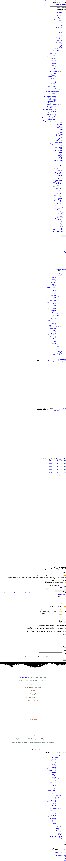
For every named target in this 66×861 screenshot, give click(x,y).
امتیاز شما (62, 634)
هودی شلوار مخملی (57, 229)
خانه (64, 360)
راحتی (54, 60)
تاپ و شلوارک (59, 137)
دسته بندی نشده (58, 160)
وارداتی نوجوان (51, 102)
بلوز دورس (59, 27)
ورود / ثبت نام (59, 838)
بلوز (61, 25)
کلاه (58, 17)
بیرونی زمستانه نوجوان (49, 109)
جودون (61, 152)
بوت (61, 30)
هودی (61, 228)
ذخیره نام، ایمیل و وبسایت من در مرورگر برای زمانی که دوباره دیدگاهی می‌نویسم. (40, 656)
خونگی (61, 157)
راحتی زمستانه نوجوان (49, 112)
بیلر (62, 35)
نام (64, 650)
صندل (61, 196)
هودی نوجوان (52, 119)
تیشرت (54, 55)
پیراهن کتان (59, 132)
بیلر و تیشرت (59, 42)
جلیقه (61, 149)
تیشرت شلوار (59, 142)
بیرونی (61, 32)
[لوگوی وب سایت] (55, 249)
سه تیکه (60, 175)
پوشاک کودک (59, 48)
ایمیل (64, 653)
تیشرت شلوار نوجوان (57, 145)
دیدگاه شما (62, 647)
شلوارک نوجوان (58, 195)
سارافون (60, 170)
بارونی (61, 22)
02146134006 (23, 677)
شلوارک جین (59, 191)
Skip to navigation (50, 0)
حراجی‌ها (53, 58)
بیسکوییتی (60, 33)
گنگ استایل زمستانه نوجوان (48, 117)
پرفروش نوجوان (51, 94)
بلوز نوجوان (52, 107)
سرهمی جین (59, 173)
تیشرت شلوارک (51, 56)
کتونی (61, 211)
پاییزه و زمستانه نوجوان (52, 104)
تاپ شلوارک (59, 135)
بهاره (61, 28)
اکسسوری (60, 12)
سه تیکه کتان (59, 178)
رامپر (61, 165)
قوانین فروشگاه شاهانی (31, 694)
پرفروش (53, 318)
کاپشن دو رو (59, 203)
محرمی (60, 223)
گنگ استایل (52, 325)
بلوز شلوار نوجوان (51, 106)
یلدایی (61, 232)
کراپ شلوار (59, 213)
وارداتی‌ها (53, 70)
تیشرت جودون (58, 140)
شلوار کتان (59, 188)
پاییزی (61, 45)
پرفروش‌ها (53, 53)
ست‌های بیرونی (51, 61)
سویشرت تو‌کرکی (58, 180)
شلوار (54, 65)
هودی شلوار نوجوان (57, 231)
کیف (61, 221)
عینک (57, 14)
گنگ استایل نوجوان (50, 101)
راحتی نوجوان (52, 99)
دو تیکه (61, 162)
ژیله (61, 167)
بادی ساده (60, 20)
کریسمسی (59, 214)
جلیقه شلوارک (59, 150)
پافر (61, 43)
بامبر (61, 23)
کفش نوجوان (59, 216)
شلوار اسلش (59, 183)
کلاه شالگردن (59, 218)
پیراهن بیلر (60, 124)
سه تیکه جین (59, 176)
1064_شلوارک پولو (60, 458)
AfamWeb (27, 749)
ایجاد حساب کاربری (60, 852)
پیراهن (61, 122)
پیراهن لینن (59, 134)
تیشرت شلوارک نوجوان (49, 96)
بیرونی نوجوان (52, 93)
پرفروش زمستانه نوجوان (48, 111)
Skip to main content (60, 0)
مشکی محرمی (58, 224)
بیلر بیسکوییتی (58, 37)
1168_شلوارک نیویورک (59, 409)
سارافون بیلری (58, 172)
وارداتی (54, 343)
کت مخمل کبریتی (58, 209)
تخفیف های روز (61, 359)
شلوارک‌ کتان (59, 193)
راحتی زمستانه (51, 334)
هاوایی (61, 226)
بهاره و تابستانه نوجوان (52, 91)
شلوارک (53, 66)
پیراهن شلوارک (58, 130)
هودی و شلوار (52, 86)
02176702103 (31, 677)
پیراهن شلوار (59, 129)
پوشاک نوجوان (58, 89)
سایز (64, 586)
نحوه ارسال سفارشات (31, 697)
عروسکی (60, 198)
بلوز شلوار (53, 328)
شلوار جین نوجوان (57, 186)
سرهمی (53, 63)
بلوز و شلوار (52, 74)
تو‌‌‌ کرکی (60, 139)
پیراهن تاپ (60, 125)
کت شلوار (60, 206)
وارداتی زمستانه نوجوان (49, 121)
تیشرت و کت (59, 147)
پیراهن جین (59, 127)
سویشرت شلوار (58, 181)
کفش (57, 15)
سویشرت (53, 79)
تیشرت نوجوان (51, 97)
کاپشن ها (53, 83)
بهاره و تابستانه (55, 50)
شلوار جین (60, 185)
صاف (61, 587)
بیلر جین (60, 38)
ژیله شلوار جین (58, 168)
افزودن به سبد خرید (60, 591)
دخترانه (60, 158)
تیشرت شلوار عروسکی (56, 144)
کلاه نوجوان (59, 219)
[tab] (60, 599)
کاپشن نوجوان (52, 116)
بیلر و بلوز (60, 40)
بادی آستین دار (58, 18)
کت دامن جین (59, 204)
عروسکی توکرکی (58, 200)
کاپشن (61, 201)
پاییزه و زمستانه (54, 71)
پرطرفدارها (59, 46)
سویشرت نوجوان (51, 114)
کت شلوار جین (58, 208)
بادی (54, 51)
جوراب (61, 153)
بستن (64, 842)
